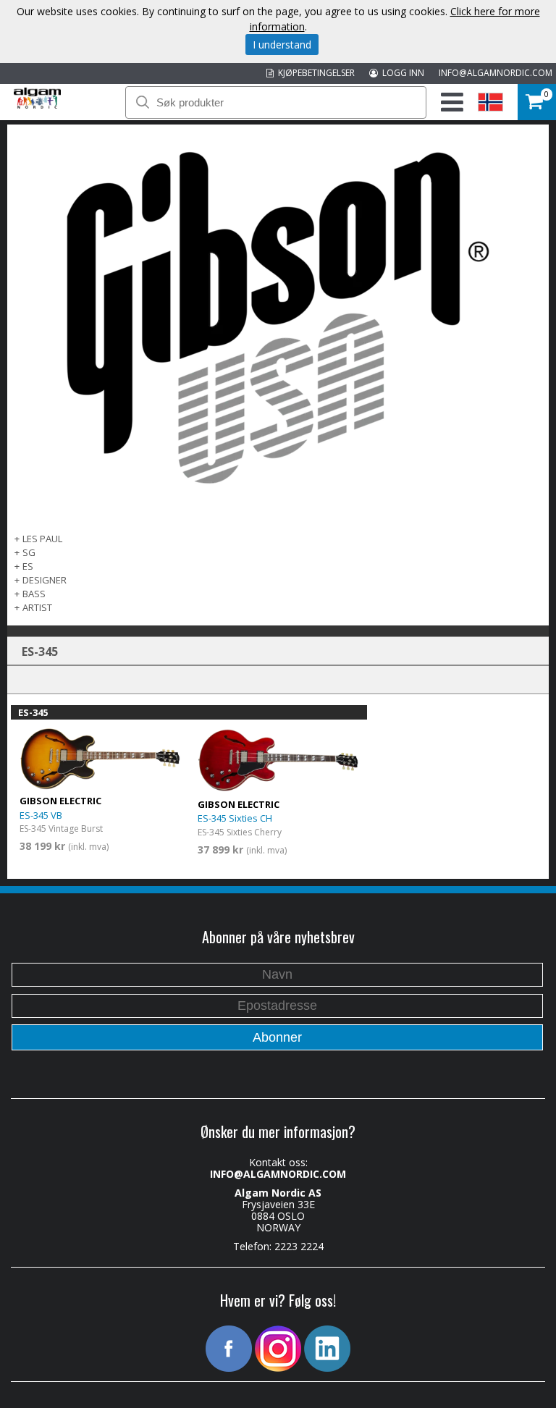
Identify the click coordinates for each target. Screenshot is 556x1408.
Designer (44, 579)
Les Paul (42, 538)
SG (28, 552)
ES (27, 566)
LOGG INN (401, 73)
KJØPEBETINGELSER (314, 73)
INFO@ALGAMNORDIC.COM (495, 73)
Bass (34, 593)
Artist (37, 607)
